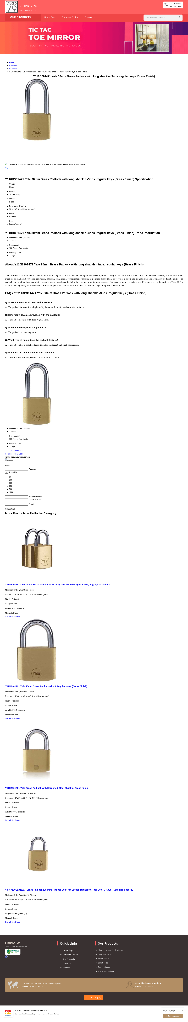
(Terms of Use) (43, 1010)
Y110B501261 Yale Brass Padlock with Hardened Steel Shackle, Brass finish (46, 788)
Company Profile (70, 17)
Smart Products (104, 958)
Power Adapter (104, 967)
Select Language (173, 1016)
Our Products (20, 17)
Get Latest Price (15, 451)
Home (11, 62)
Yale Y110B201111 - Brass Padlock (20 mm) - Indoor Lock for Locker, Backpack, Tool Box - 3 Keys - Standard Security (69, 890)
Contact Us (90, 17)
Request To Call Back (14, 454)
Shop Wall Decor (104, 954)
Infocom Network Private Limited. (47, 1014)
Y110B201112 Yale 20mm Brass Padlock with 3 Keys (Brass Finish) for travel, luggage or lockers (57, 584)
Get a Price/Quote (12, 617)
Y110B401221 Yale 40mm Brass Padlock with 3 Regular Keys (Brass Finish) (46, 686)
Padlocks (13, 69)
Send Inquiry (95, 997)
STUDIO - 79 (30, 8)
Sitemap (66, 967)
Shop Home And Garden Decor (110, 950)
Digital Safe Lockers (106, 971)
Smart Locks (103, 963)
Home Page (50, 17)
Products (13, 66)
